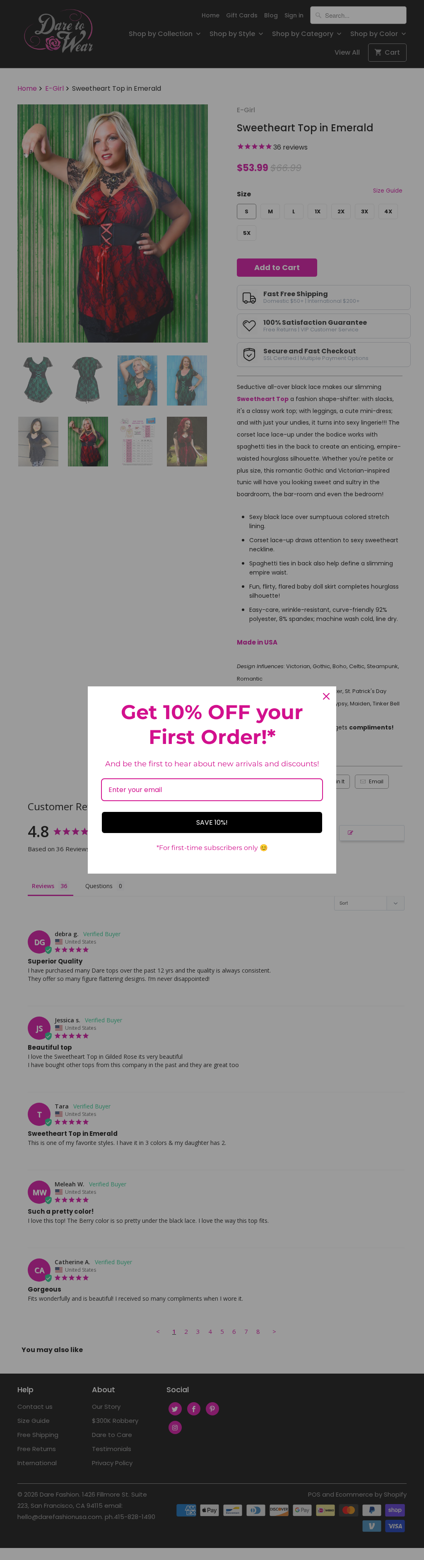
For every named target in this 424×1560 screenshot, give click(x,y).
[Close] (326, 696)
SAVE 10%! (212, 822)
